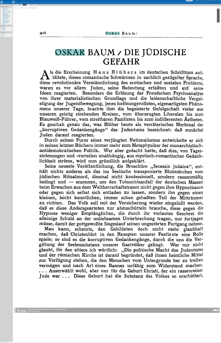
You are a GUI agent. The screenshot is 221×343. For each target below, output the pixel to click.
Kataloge (4, 19)
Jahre (3, 36)
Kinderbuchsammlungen (6, 21)
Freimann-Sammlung (6, 15)
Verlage (3, 35)
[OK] (194, 0)
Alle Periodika (4, 28)
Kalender (3, 30)
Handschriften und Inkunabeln (7, 12)
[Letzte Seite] (35, 4)
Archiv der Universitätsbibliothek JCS (6, 9)
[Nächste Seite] (34, 4)
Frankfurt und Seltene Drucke (7, 11)
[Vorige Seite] (29, 4)
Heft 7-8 (26, 7)
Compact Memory (5, 14)
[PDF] (218, 18)
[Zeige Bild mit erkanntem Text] (37, 4)
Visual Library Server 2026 (3, 342)
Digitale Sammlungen (5, 8)
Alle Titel (3, 29)
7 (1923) (21, 7)
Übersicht (20, 4)
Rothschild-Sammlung (6, 20)
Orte (2, 34)
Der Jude (16, 7)
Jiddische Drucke (5, 17)
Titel (16, 4)
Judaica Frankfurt (5, 18)
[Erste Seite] (27, 4)
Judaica (4, 13)
